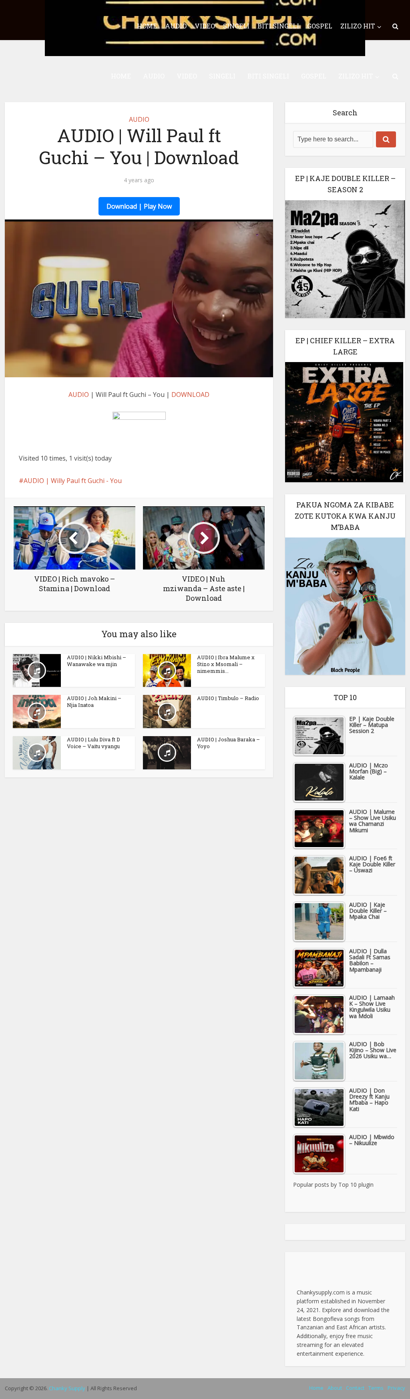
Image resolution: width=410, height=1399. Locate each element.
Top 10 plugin (356, 1184)
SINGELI (222, 76)
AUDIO (154, 76)
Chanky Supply (67, 1388)
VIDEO (187, 76)
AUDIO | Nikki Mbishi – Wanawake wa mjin (96, 661)
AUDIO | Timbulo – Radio (228, 698)
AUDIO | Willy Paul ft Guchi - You (73, 480)
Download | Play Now (139, 206)
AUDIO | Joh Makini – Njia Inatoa (94, 701)
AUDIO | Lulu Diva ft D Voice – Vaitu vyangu (93, 743)
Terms (376, 1387)
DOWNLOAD (190, 394)
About (335, 1387)
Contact (355, 1387)
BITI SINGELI (268, 76)
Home (316, 1387)
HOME (121, 76)
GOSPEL (313, 76)
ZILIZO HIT (355, 76)
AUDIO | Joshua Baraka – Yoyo (228, 743)
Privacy (396, 1387)
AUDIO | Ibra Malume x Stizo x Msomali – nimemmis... (226, 664)
